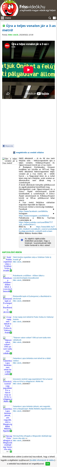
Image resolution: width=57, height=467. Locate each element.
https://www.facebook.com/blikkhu (33, 211)
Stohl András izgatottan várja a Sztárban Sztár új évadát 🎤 (32, 258)
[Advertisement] (28, 121)
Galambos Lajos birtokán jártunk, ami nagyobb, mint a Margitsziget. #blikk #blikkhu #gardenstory (32, 407)
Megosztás (9, 146)
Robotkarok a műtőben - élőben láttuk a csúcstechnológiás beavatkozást (28, 277)
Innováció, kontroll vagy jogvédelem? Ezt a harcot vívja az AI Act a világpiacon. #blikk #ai (32, 380)
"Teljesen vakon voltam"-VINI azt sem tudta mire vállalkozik (32, 339)
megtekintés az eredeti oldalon (30, 152)
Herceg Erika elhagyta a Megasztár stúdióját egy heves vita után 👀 (32, 437)
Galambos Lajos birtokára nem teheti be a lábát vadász (32, 359)
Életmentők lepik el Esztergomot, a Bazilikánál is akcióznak (32, 297)
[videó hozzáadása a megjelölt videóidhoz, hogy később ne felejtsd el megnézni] (4, 26)
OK (47, 464)
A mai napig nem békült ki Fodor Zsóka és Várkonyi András (33, 318)
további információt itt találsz (42, 460)
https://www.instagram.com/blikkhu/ (34, 216)
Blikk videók (13, 35)
